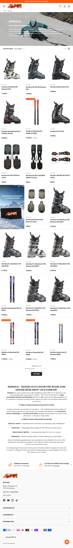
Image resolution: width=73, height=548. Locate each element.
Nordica (10, 11)
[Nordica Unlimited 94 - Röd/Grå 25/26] (36, 112)
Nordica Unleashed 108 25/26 (10, 353)
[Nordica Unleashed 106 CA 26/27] (12, 289)
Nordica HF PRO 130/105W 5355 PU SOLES (35, 176)
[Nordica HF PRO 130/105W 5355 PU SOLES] (36, 156)
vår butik (56, 466)
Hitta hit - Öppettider (10, 492)
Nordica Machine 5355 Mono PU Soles (34, 221)
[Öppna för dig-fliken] (67, 542)
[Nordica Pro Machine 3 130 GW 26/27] (60, 289)
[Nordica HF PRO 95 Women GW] (36, 68)
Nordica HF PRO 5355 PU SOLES (11, 176)
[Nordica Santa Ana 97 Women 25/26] (60, 333)
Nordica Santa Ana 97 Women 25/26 (58, 353)
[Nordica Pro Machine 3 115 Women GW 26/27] (36, 289)
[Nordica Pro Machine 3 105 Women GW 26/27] (36, 245)
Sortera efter (8, 49)
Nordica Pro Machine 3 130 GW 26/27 (60, 309)
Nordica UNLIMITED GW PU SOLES (60, 176)
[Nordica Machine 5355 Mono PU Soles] (36, 200)
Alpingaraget (11, 543)
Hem (5, 11)
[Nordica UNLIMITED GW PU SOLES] (60, 156)
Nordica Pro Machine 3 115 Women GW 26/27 (35, 309)
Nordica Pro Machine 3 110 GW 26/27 (11, 265)
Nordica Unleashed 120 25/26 (34, 353)
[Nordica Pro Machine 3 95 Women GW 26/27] (60, 200)
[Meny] (4, 6)
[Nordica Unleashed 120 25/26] (36, 333)
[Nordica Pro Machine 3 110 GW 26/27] (12, 245)
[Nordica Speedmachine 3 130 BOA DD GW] (12, 112)
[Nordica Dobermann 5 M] (60, 68)
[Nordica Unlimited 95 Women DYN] (12, 68)
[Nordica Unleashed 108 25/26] (12, 333)
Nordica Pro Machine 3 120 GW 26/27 (60, 265)
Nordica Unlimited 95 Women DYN (10, 88)
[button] (69, 6)
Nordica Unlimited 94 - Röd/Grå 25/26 (34, 132)
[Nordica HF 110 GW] (60, 112)
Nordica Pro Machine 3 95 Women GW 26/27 (59, 221)
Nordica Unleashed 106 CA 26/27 (11, 309)
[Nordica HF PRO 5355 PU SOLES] (12, 156)
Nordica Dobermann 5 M (59, 87)
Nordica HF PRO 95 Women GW (36, 88)
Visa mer (36, 374)
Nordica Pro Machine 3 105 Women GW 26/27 (36, 265)
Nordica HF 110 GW (57, 131)
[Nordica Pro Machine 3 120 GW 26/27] (60, 245)
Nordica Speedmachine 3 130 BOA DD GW (11, 132)
